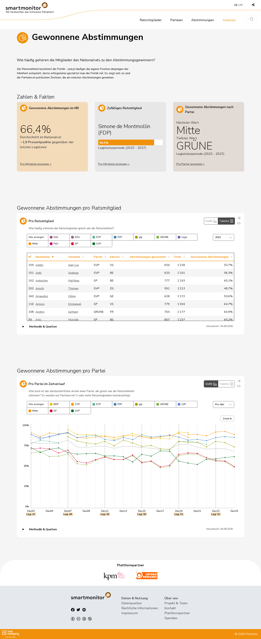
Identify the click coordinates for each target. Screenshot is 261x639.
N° (30, 257)
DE (236, 5)
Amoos (40, 304)
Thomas (73, 288)
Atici (38, 320)
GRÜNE (164, 237)
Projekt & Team (175, 603)
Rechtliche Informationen (139, 608)
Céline (72, 296)
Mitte (35, 243)
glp (140, 237)
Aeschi (40, 288)
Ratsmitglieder (151, 20)
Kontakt (170, 608)
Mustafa (73, 320)
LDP (183, 404)
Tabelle (224, 221)
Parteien (176, 20)
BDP (56, 404)
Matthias (73, 281)
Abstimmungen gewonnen (148, 257)
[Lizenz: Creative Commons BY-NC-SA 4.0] (81, 619)
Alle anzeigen (36, 237)
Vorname (74, 257)
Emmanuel (74, 304)
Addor (39, 265)
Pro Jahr (219, 404)
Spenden (170, 618)
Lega (184, 237)
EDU (77, 237)
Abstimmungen (202, 20)
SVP (98, 243)
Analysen (229, 20)
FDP (120, 237)
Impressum (129, 613)
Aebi (38, 273)
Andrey (40, 312)
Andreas (73, 273)
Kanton (115, 257)
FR (241, 5)
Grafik (209, 221)
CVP (77, 404)
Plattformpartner (177, 613)
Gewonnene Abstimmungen (210, 257)
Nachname (43, 257)
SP (76, 243)
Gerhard (73, 312)
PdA (56, 243)
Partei (98, 257)
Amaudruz (42, 296)
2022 (218, 237)
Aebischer (42, 281)
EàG (56, 237)
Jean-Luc (73, 265)
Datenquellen (131, 603)
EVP (98, 237)
